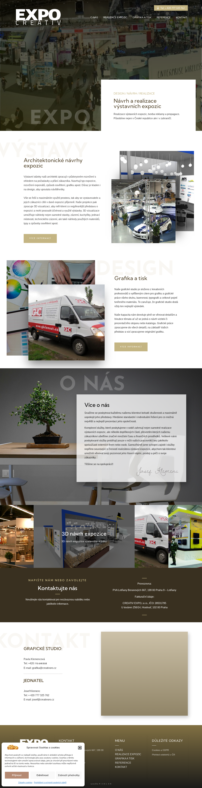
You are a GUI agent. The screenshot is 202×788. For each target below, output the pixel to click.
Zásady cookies (25, 782)
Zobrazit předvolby (69, 775)
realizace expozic (115, 17)
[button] (79, 747)
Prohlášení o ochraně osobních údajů (50, 782)
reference (164, 17)
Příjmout (17, 775)
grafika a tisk (142, 17)
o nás (94, 17)
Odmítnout (42, 775)
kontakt (181, 17)
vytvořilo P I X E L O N (101, 784)
